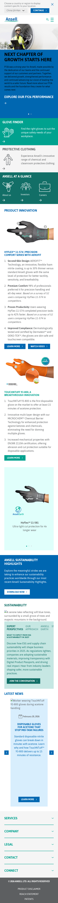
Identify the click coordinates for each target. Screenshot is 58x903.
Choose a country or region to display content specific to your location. (22, 4)
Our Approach (32, 628)
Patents (29, 899)
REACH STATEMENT (29, 894)
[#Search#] (47, 19)
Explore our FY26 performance (29, 97)
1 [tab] (28, 114)
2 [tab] (31, 114)
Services (10, 818)
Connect (11, 870)
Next (51, 752)
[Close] (52, 4)
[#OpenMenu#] (52, 19)
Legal (8, 844)
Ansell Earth (45, 628)
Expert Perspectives (15, 628)
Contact (11, 857)
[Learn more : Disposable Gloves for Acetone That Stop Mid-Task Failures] (29, 704)
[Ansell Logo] (11, 19)
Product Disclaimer (29, 889)
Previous (6, 752)
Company (11, 831)
